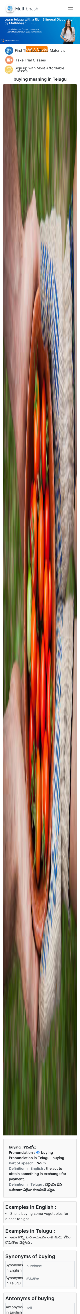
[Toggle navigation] (70, 9)
